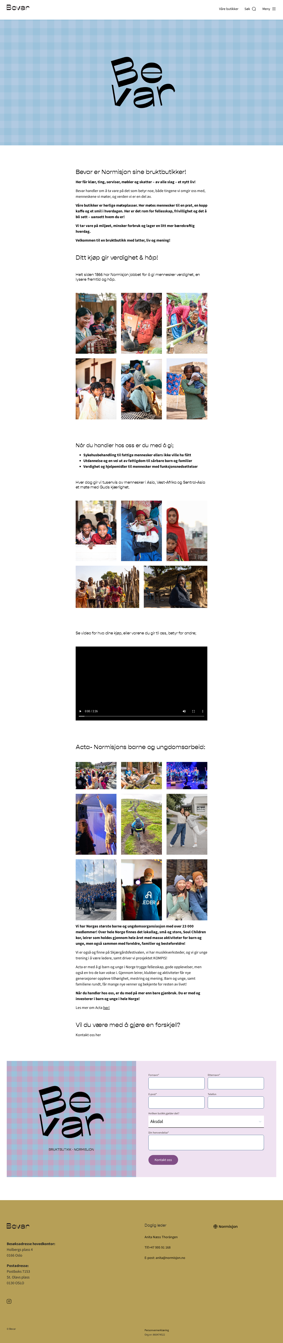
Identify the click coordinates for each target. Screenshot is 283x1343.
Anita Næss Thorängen (161, 1237)
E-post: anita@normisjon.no (165, 1257)
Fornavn (153, 1075)
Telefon (212, 1094)
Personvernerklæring (157, 1330)
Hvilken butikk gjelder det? (163, 1113)
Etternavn (214, 1075)
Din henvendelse (158, 1133)
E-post (152, 1094)
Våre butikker (228, 9)
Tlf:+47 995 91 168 (158, 1247)
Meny (266, 9)
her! (106, 1007)
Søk (248, 9)
